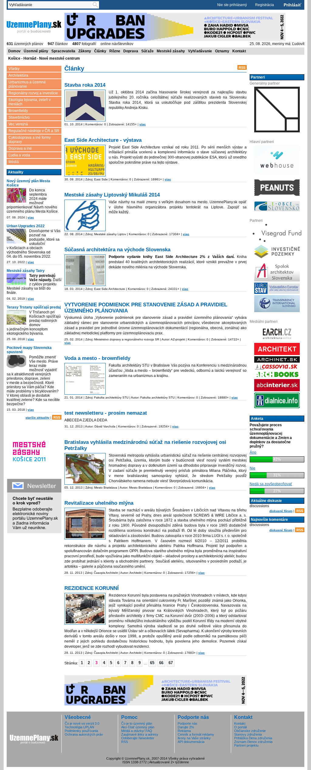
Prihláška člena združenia (253, 738)
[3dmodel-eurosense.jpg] (85, 469)
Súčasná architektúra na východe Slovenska (117, 250)
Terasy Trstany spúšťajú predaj (34, 307)
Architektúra (18, 75)
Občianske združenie (250, 731)
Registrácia (264, 5)
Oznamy (222, 51)
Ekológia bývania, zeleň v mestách (30, 102)
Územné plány (36, 51)
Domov (14, 51)
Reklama (184, 731)
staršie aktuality (38, 417)
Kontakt (239, 51)
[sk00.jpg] (85, 379)
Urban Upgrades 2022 (26, 226)
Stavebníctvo (19, 117)
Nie (252, 468)
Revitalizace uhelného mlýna (98, 503)
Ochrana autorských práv (84, 734)
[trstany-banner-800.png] (16, 317)
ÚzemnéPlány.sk (21, 15)
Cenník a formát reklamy (196, 734)
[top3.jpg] (85, 523)
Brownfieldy (18, 111)
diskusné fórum (280, 511)
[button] (82, 663)
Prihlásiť (292, 4)
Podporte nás (187, 723)
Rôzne (114, 51)
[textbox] (51, 5)
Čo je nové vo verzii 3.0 (82, 723)
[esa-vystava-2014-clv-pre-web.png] (85, 160)
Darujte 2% (186, 727)
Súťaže (147, 51)
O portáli (240, 727)
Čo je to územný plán (136, 723)
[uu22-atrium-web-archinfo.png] (16, 236)
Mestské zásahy (171, 51)
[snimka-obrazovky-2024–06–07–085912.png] (16, 195)
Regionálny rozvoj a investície (33, 93)
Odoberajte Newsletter (137, 738)
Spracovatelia (63, 51)
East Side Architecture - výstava (103, 140)
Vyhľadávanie (200, 51)
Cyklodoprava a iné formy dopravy (30, 139)
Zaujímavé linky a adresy (139, 734)
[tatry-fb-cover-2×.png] (16, 279)
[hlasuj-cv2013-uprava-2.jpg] (85, 105)
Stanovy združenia (248, 734)
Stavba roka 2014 (84, 85)
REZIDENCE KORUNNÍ (91, 588)
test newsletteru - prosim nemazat (105, 413)
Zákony (84, 51)
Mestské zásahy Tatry (26, 271)
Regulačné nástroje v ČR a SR (34, 131)
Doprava (130, 51)
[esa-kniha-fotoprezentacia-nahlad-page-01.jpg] (85, 270)
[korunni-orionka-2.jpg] (85, 609)
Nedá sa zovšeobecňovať (271, 484)
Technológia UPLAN (79, 727)
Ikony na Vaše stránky (194, 738)
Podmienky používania (81, 731)
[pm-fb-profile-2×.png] (16, 362)
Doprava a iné (20, 148)
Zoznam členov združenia (253, 742)
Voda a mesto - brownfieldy (97, 358)
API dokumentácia (191, 742)
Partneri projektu (246, 745)
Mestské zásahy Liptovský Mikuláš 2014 (112, 195)
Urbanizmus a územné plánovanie (27, 84)
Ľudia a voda (19, 155)
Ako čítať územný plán (137, 727)
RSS (56, 417)
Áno (253, 452)
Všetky (14, 69)
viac (31, 217)
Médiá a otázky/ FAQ (136, 731)
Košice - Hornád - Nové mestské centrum (44, 58)
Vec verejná (18, 124)
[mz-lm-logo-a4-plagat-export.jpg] (85, 215)
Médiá (14, 162)
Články (100, 51)
